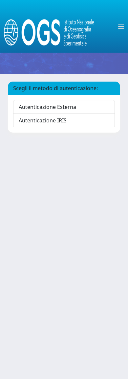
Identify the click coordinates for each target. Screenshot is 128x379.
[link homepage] (51, 26)
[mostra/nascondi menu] (121, 26)
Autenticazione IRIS (43, 120)
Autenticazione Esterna (47, 107)
